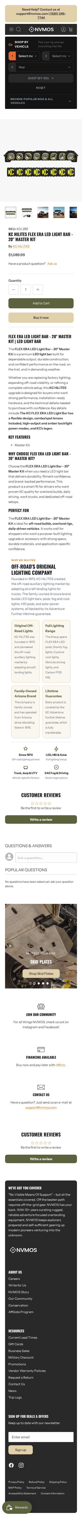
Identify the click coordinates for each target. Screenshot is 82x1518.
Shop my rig (38, 78)
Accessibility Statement (22, 1493)
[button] (34, 983)
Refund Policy (37, 1482)
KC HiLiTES (21, 246)
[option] (41, 160)
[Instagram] (21, 1465)
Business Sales (18, 1351)
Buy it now (41, 318)
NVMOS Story (18, 1292)
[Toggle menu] (11, 29)
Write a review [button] (41, 819)
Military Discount (21, 1357)
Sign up (20, 1450)
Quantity (14, 281)
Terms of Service (36, 1487)
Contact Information (52, 1493)
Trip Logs (15, 1397)
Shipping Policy (58, 1482)
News (12, 1391)
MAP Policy (15, 1487)
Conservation (18, 1305)
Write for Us (17, 1285)
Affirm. (61, 1065)
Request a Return (20, 1377)
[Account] (61, 29)
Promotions (17, 1364)
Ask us (52, 264)
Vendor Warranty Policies (27, 1371)
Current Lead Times (22, 1337)
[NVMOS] (41, 29)
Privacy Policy (16, 1482)
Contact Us (16, 1384)
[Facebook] (11, 1465)
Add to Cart (41, 303)
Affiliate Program (20, 1312)
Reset (41, 87)
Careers (14, 1279)
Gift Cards (15, 1344)
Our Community (20, 1299)
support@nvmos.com (41, 1107)
